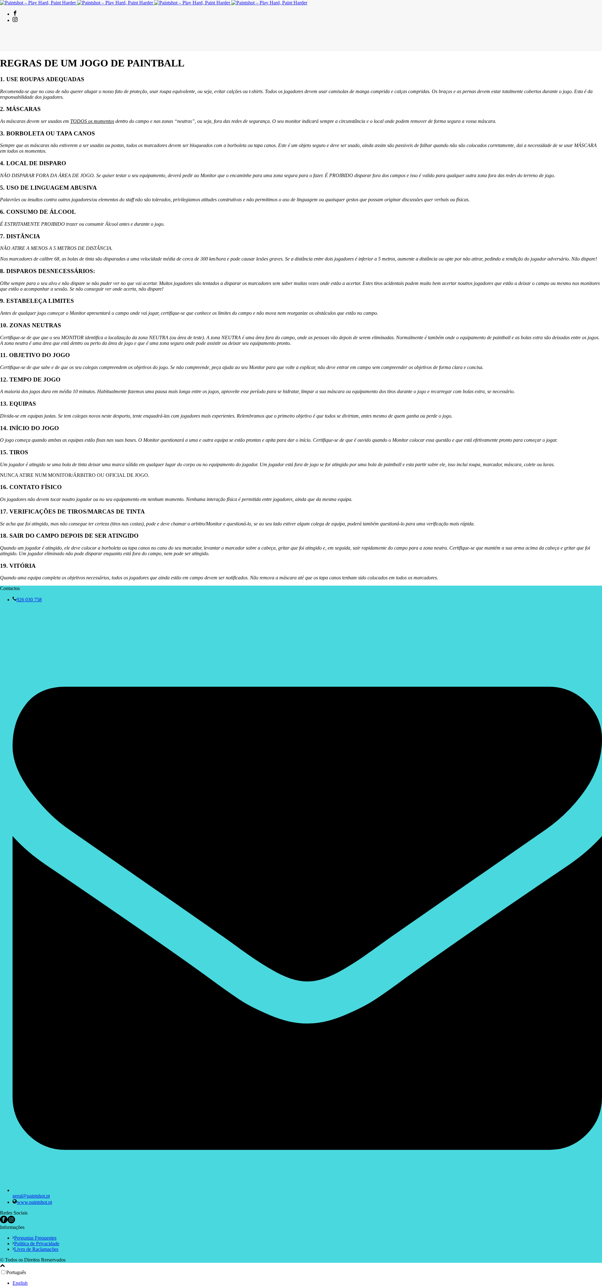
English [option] (20, 1283)
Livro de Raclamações (36, 1249)
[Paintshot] (153, 2)
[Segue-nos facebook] (4, 1221)
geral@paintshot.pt (31, 1196)
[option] (307, 1283)
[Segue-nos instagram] (11, 1221)
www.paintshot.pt (34, 1202)
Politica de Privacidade (36, 1243)
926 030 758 (29, 599)
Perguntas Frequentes (35, 1238)
